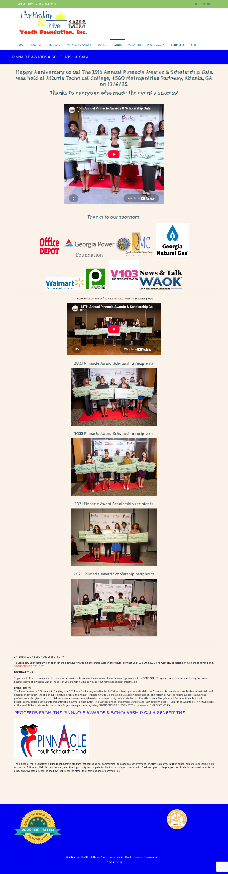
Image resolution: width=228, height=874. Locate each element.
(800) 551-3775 (47, 4)
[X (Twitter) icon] (196, 4)
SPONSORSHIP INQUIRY (29, 666)
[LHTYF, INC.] (53, 23)
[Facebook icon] (192, 4)
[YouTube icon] (200, 4)
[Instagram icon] (208, 4)
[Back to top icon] (211, 867)
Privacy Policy (154, 857)
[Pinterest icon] (204, 4)
